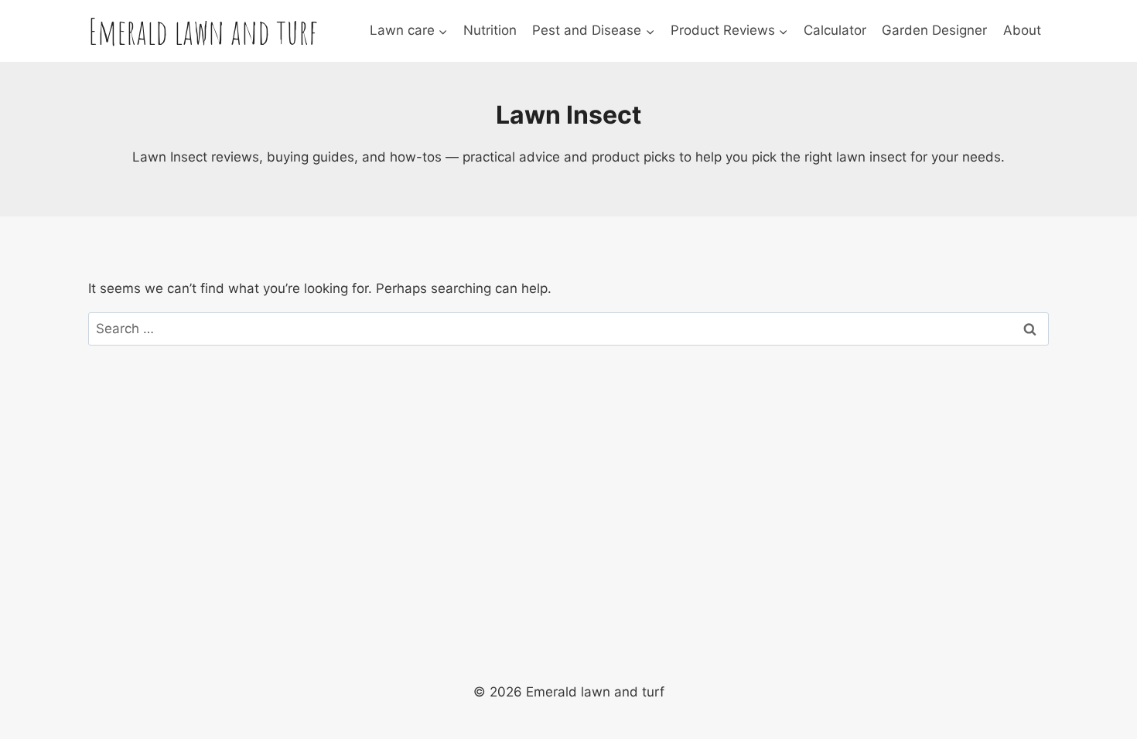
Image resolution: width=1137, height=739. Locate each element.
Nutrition (490, 30)
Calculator (835, 30)
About (1022, 30)
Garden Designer (934, 30)
